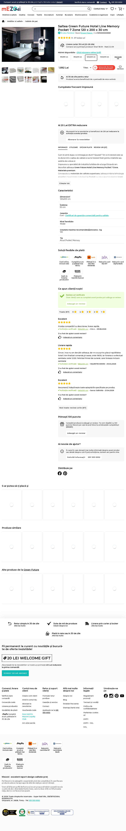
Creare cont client (29, 696)
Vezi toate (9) (118, 57)
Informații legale (88, 689)
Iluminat (59, 15)
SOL (85, 727)
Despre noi (67, 696)
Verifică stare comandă (85, 2)
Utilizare (73, 147)
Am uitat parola (28, 723)
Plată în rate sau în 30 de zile (66, 633)
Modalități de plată (9, 710)
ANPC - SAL (88, 723)
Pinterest (117, 696)
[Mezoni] (3, 21)
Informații (62, 147)
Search (89, 9)
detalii (59, 2)
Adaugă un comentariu (72, 337)
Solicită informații (76, 457)
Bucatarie (69, 15)
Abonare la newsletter (79, 140)
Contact (103, 2)
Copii (112, 15)
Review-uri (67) (100, 147)
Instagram (111, 696)
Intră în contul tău (29, 700)
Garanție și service (50, 702)
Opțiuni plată (86, 147)
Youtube (122, 696)
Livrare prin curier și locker (104, 623)
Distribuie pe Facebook (60, 473)
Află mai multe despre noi (70, 689)
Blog (65, 700)
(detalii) (69, 427)
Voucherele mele (29, 710)
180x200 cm (83, 364)
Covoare (30, 15)
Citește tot (64, 183)
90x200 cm (78, 57)
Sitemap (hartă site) (71, 708)
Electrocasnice (81, 15)
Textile (39, 15)
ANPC (85, 719)
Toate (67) (64, 312)
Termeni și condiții (90, 702)
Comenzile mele (8, 702)
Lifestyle (120, 15)
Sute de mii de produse (65, 623)
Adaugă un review (76, 304)
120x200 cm (91, 57)
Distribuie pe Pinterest (65, 473)
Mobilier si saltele (9, 15)
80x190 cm (64, 57)
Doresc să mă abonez (15, 673)
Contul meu (99, 9)
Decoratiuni (49, 15)
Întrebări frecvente (71, 704)
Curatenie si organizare (98, 15)
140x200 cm (104, 57)
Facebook (106, 696)
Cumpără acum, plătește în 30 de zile (9, 716)
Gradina (22, 15)
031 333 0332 (116, 2)
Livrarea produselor (10, 706)
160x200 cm (83, 329)
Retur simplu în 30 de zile (26, 623)
